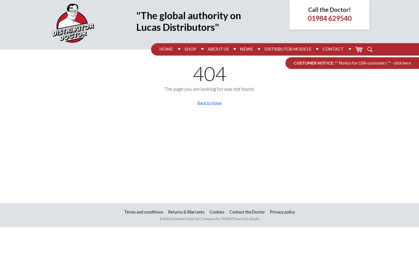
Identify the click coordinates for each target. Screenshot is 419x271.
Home (166, 49)
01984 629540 (330, 18)
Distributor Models (287, 49)
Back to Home (209, 102)
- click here (401, 63)
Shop (190, 49)
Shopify (255, 219)
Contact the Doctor (247, 211)
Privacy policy (282, 211)
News (246, 49)
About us (218, 49)
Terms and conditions (143, 211)
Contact (333, 49)
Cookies (217, 211)
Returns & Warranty (186, 211)
